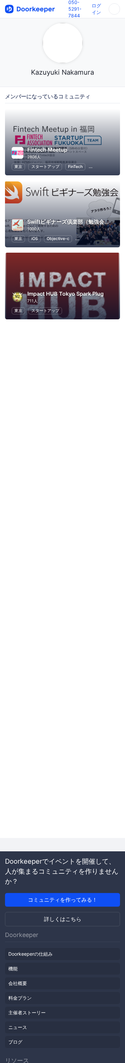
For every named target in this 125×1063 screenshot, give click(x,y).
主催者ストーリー (27, 1012)
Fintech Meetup (47, 149)
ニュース (17, 1027)
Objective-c (58, 238)
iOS (34, 238)
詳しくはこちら (62, 919)
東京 (18, 166)
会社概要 (17, 983)
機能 (13, 968)
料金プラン (20, 998)
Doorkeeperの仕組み (30, 954)
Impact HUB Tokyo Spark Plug (65, 293)
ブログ (15, 1042)
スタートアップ (45, 166)
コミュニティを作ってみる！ (62, 899)
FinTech (75, 166)
